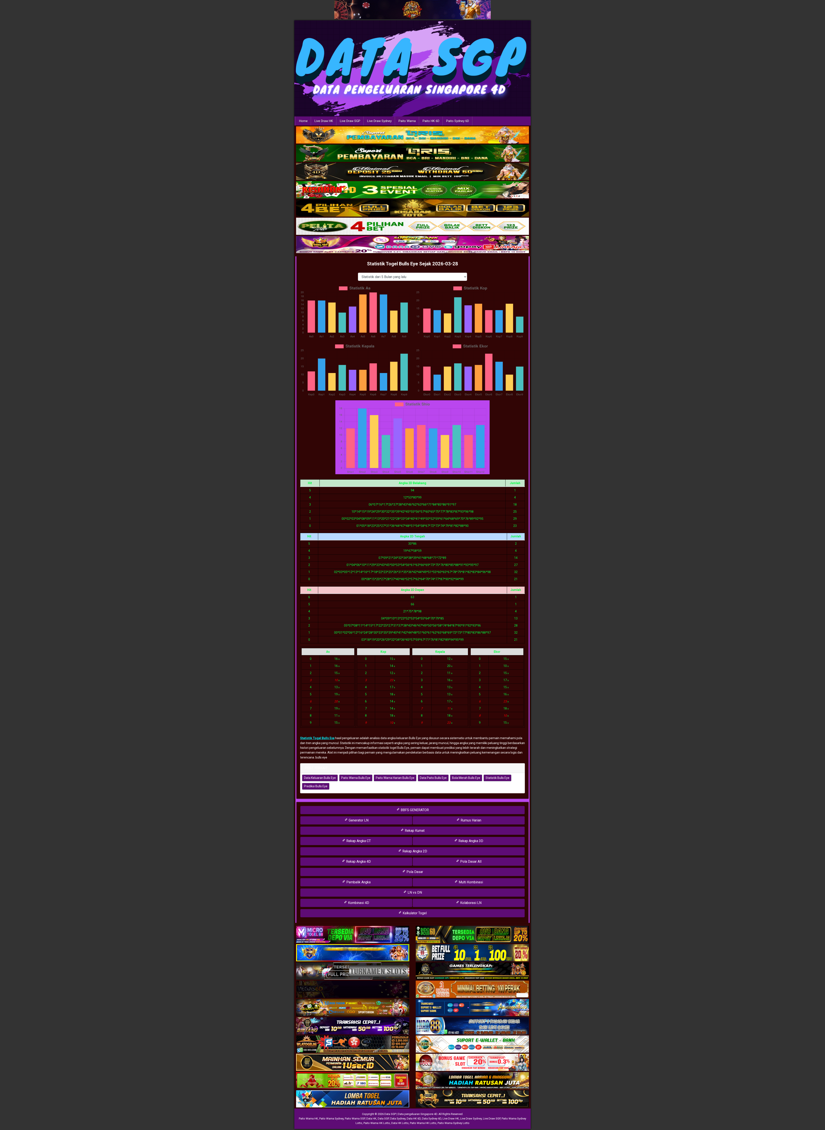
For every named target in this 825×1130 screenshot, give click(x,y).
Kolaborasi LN (470, 903)
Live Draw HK (324, 121)
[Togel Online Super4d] (412, 171)
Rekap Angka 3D (470, 841)
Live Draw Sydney (379, 121)
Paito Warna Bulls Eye (355, 778)
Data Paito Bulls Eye (433, 778)
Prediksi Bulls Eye (315, 786)
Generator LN (358, 820)
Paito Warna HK (308, 1118)
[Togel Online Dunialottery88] (472, 989)
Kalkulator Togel (414, 913)
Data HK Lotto (400, 1123)
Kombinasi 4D (358, 903)
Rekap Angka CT (358, 841)
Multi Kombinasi (470, 882)
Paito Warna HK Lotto (377, 1123)
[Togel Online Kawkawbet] (352, 971)
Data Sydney (397, 1118)
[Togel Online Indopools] (472, 1062)
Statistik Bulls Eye (497, 778)
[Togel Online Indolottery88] (472, 1026)
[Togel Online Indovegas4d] (472, 1099)
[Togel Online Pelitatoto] (412, 226)
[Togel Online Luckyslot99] (472, 953)
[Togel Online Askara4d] (352, 1008)
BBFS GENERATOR (414, 810)
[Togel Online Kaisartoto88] (352, 1081)
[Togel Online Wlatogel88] (352, 1044)
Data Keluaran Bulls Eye (320, 778)
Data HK (371, 1118)
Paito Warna (407, 121)
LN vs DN (414, 892)
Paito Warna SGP (355, 1118)
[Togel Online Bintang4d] (352, 1026)
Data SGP (383, 1118)
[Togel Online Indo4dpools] (352, 1099)
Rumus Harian (470, 820)
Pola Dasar (414, 872)
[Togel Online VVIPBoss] (412, 135)
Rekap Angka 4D (358, 861)
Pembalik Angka (358, 882)
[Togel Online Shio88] (472, 1081)
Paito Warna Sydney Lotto (453, 1123)
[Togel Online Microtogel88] (352, 935)
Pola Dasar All (470, 861)
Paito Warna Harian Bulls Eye (395, 778)
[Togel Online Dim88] (412, 153)
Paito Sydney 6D (457, 121)
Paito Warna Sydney (331, 1118)
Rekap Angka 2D (414, 851)
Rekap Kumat (414, 831)
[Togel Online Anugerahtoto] (472, 1008)
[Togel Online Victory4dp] (352, 953)
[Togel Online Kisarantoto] (412, 208)
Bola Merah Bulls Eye (466, 778)
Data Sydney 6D (431, 1118)
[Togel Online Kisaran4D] (412, 190)
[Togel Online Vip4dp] (472, 971)
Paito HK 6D (431, 121)
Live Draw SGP (350, 121)
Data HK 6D (414, 1118)
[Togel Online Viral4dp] (412, 244)
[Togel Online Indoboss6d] (472, 935)
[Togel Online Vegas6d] (352, 989)
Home (303, 121)
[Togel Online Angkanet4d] (472, 1044)
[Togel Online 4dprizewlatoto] (352, 1062)
